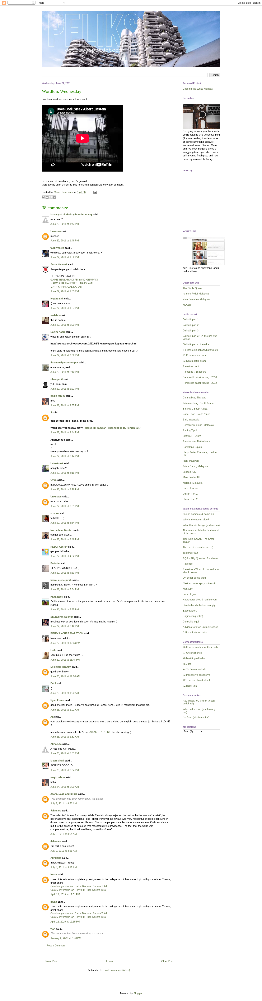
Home (109, 961)
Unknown (56, 231)
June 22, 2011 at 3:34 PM (64, 522)
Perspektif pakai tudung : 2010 (200, 377)
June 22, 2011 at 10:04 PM (65, 643)
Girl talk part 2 (191, 325)
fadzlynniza (57, 247)
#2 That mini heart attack (197, 680)
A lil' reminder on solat (195, 632)
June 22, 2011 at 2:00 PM (64, 324)
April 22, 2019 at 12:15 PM (65, 921)
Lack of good (190, 594)
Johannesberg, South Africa (198, 403)
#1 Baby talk (190, 685)
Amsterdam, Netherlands (196, 441)
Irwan (53, 874)
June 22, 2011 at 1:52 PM (64, 257)
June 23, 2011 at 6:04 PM (64, 770)
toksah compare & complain (198, 514)
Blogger (137, 993)
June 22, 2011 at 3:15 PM (64, 472)
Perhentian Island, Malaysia (198, 425)
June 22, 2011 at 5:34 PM (64, 589)
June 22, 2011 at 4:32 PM (64, 556)
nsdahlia (55, 315)
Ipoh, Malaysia (191, 460)
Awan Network (58, 264)
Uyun (53, 479)
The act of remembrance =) (198, 547)
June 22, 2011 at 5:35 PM (64, 609)
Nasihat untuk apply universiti (199, 583)
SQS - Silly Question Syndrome (200, 558)
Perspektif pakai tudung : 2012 (200, 382)
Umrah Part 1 (190, 493)
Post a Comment (56, 945)
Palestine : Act (191, 366)
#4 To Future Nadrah (194, 669)
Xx (52, 716)
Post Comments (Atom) (117, 970)
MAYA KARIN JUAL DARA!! (66, 286)
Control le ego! (191, 621)
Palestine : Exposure (194, 371)
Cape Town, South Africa (196, 414)
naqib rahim (57, 395)
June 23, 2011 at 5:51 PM (64, 753)
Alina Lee (56, 744)
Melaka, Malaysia (192, 482)
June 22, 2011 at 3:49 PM (64, 539)
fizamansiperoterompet (64, 362)
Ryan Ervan (57, 700)
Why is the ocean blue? (196, 519)
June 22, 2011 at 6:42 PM (64, 626)
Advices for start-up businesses (200, 627)
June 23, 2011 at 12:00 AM (65, 676)
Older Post (167, 961)
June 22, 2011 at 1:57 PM (64, 308)
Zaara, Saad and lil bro (63, 793)
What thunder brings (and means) (201, 525)
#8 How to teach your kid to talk (200, 647)
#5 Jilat (187, 663)
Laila (53, 650)
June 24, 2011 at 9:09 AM (64, 786)
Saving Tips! (190, 430)
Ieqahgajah (56, 298)
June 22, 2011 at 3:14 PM (64, 456)
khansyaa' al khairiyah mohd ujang (71, 214)
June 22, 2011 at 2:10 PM (64, 371)
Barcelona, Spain (192, 447)
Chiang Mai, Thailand (194, 397)
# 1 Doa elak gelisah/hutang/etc (200, 349)
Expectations (190, 610)
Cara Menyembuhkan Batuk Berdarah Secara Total (78, 886)
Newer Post (51, 961)
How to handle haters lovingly (199, 605)
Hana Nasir (56, 596)
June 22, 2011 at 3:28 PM (64, 489)
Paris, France (190, 488)
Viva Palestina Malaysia (196, 299)
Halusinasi (56, 463)
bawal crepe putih (61, 580)
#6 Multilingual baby (194, 658)
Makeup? (188, 588)
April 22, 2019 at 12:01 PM (65, 894)
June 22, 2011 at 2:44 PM (64, 432)
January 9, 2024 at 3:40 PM (65, 938)
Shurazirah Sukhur (61, 616)
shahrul (54, 513)
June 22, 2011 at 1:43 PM (64, 223)
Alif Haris (55, 857)
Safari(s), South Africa (195, 408)
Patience (188, 563)
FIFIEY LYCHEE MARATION (66, 633)
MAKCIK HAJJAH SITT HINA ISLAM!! (71, 283)
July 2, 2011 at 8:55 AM (63, 850)
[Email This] (43, 197)
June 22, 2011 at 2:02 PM (64, 355)
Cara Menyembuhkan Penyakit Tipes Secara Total (78, 889)
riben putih (56, 379)
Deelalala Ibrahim (60, 666)
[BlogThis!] (47, 197)
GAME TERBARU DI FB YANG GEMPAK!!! (74, 279)
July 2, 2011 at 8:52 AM (63, 803)
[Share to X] (51, 197)
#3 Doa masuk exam (194, 360)
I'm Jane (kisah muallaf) (196, 717)
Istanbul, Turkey (192, 435)
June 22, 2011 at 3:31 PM (64, 506)
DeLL (53, 683)
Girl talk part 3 (191, 330)
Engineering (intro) (193, 616)
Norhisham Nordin (61, 530)
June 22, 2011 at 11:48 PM (65, 659)
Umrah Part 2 (190, 499)
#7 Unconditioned (192, 652)
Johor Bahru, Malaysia (195, 466)
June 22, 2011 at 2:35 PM (64, 405)
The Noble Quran (192, 288)
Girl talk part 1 (191, 319)
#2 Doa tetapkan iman (195, 355)
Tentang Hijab (190, 552)
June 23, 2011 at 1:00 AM (64, 693)
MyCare (187, 304)
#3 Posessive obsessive (196, 674)
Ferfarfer (55, 563)
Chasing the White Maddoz (198, 88)
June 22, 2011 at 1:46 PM (64, 240)
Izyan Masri (57, 760)
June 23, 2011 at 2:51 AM (64, 736)
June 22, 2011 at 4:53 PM (64, 572)
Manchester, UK (192, 477)
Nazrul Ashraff (58, 546)
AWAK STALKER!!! (100, 732)
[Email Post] (94, 192)
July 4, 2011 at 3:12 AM (63, 867)
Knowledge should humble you (200, 599)
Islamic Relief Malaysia (196, 293)
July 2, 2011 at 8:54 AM (63, 834)
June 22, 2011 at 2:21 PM (64, 388)
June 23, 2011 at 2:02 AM (64, 709)
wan (52, 928)
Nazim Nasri (57, 331)
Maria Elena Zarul (64, 192)
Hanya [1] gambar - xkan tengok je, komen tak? (113, 427)
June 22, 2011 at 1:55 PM (64, 291)
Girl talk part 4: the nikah (196, 344)
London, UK (189, 471)
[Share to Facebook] (54, 197)
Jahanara (55, 810)
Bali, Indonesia (191, 419)
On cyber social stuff (194, 577)
